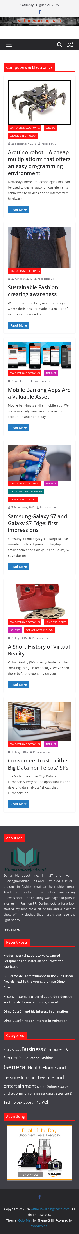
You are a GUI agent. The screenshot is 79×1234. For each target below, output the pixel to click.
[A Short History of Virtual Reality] (39, 601)
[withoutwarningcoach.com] (39, 19)
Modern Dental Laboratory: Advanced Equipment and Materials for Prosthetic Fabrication (33, 961)
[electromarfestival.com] (25, 849)
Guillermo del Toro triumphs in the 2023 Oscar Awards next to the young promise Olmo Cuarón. (38, 981)
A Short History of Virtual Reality (39, 650)
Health (35, 1068)
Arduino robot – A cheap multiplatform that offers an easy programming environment (39, 162)
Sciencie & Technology (23, 135)
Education (32, 1058)
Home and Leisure (55, 622)
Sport (28, 1102)
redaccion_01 (49, 144)
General (50, 127)
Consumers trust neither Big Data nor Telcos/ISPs (39, 764)
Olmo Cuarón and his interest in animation (36, 1011)
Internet (50, 373)
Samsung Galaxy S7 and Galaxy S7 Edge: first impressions (37, 522)
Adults (7, 1050)
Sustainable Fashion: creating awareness (33, 290)
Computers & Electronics (25, 127)
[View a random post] (70, 44)
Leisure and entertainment (26, 491)
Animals (16, 1050)
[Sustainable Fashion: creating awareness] (39, 247)
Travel (41, 1101)
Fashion (46, 1057)
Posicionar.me (42, 381)
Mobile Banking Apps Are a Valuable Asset (39, 393)
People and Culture (43, 1093)
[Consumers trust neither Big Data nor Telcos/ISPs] (39, 721)
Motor (41, 1087)
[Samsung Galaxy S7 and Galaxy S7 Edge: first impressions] (39, 463)
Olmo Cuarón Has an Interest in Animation (36, 1021)
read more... (13, 929)
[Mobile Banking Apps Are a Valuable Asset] (39, 356)
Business (32, 1049)
